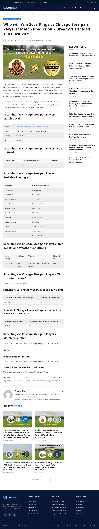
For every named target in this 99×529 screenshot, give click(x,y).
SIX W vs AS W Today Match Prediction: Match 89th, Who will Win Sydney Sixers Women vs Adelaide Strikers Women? (16, 433)
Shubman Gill (80, 511)
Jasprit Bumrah (80, 507)
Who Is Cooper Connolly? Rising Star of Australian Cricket (81, 125)
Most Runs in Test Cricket (59, 511)
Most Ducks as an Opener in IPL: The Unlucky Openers (82, 136)
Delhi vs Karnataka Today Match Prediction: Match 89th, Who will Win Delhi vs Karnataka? (48, 433)
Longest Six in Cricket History (60, 514)
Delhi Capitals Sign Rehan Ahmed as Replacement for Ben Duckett (81, 91)
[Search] (95, 2)
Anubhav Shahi (14, 41)
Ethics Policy (84, 526)
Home (55, 8)
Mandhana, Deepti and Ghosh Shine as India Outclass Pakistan (30, 2)
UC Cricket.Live (25, 526)
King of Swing (32, 501)
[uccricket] (10, 7)
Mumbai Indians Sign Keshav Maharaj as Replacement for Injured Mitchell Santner (80, 103)
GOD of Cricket (32, 507)
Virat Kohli (79, 504)
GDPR (77, 526)
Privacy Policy (58, 526)
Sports (74, 8)
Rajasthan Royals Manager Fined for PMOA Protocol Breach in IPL (82, 115)
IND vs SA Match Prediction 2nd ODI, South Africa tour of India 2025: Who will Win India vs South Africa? (17, 466)
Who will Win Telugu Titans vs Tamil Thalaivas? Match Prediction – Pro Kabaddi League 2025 (48, 466)
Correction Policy (68, 526)
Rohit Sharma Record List (59, 507)
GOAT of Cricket (32, 511)
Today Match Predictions (12, 19)
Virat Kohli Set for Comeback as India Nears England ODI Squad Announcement (81, 66)
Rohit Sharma (80, 501)
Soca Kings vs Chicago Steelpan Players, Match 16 (32, 127)
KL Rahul (79, 514)
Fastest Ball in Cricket (58, 504)
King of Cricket (32, 504)
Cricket (66, 8)
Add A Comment (33, 480)
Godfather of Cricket (33, 514)
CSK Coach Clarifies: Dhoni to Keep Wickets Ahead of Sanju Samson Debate (80, 160)
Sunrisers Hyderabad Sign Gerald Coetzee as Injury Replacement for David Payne (82, 78)
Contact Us (93, 526)
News (60, 8)
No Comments (36, 41)
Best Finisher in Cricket (58, 501)
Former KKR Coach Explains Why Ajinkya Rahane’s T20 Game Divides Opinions (82, 147)
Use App (92, 8)
